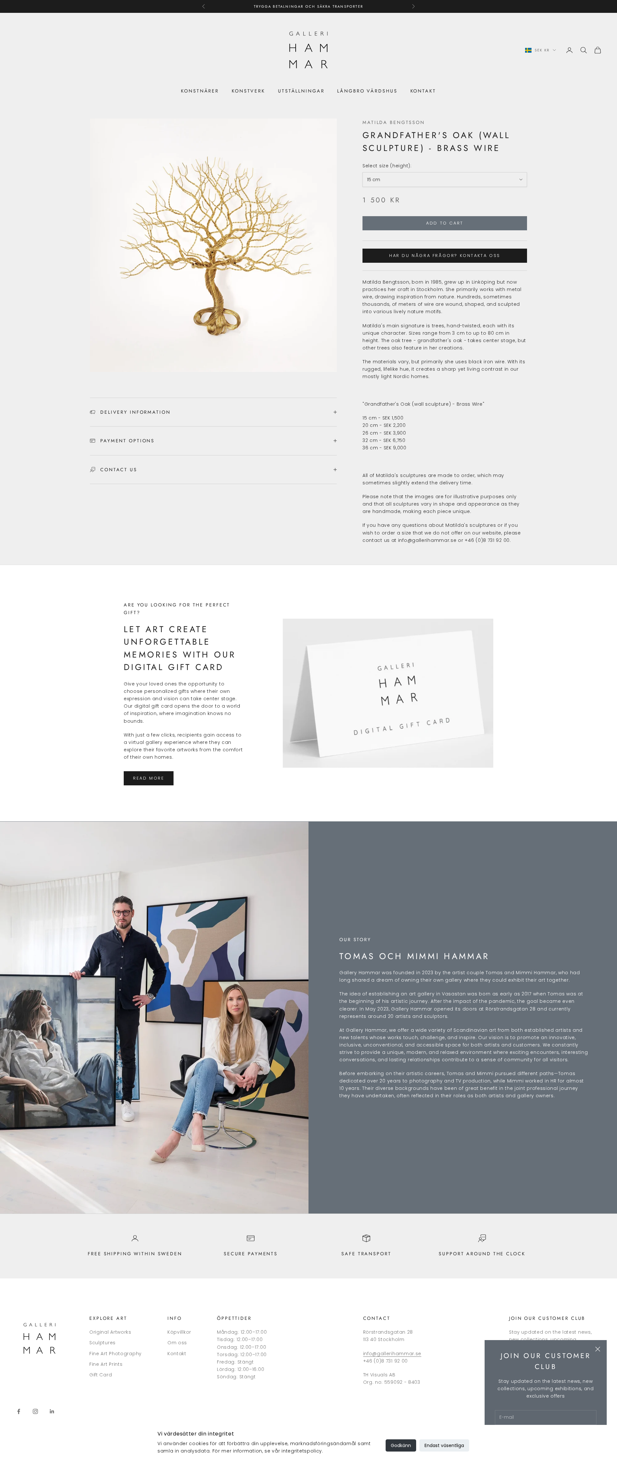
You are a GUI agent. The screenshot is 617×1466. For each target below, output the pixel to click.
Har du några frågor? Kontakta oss (444, 255)
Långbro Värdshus (367, 91)
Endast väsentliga (444, 1445)
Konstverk (248, 91)
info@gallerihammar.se (392, 1353)
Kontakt (423, 91)
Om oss (177, 1342)
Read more (148, 778)
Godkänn (401, 1445)
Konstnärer (200, 91)
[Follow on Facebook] (18, 1411)
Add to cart (444, 223)
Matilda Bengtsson (393, 122)
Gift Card (100, 1375)
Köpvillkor (179, 1332)
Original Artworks (110, 1332)
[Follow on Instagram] (35, 1411)
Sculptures (102, 1342)
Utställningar (301, 91)
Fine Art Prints (106, 1364)
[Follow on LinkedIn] (52, 1411)
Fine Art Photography (115, 1353)
